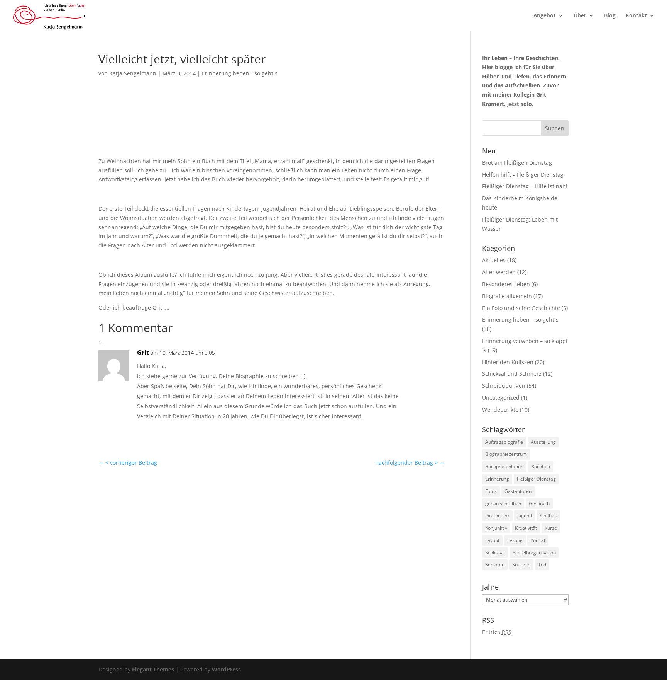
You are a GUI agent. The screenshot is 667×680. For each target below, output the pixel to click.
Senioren (494, 564)
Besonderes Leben (506, 284)
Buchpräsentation (504, 466)
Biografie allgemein (507, 296)
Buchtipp (540, 466)
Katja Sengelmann (132, 73)
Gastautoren (518, 491)
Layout (492, 540)
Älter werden (499, 272)
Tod (542, 564)
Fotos (491, 491)
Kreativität (526, 528)
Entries (496, 632)
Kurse (551, 528)
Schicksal (495, 552)
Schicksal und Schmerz (512, 373)
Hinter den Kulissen (507, 362)
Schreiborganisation (534, 552)
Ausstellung (543, 442)
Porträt (537, 540)
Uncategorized (501, 397)
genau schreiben (503, 503)
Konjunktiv (496, 528)
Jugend (524, 515)
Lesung (515, 540)
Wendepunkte (500, 409)
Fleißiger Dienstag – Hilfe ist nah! (524, 186)
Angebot (544, 16)
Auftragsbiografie (504, 442)
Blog (610, 16)
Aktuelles (494, 260)
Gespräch (539, 503)
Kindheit (548, 515)
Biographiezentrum (506, 454)
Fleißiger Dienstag (536, 478)
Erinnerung (497, 478)
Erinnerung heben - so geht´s (240, 73)
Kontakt (636, 16)
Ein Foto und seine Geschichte (521, 308)
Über (580, 16)
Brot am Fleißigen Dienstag (517, 162)
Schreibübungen (503, 385)
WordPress (226, 669)
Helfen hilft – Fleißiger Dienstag (523, 174)
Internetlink (497, 515)
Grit (143, 352)
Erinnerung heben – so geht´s (520, 319)
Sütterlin (521, 564)
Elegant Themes (153, 669)
